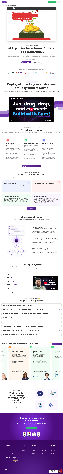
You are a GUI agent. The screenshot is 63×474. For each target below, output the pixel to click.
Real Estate (53, 458)
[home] (4, 2)
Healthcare (53, 451)
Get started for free (31, 208)
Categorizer (44, 450)
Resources (29, 2)
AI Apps (33, 453)
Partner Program (35, 451)
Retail (52, 456)
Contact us (23, 451)
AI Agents (23, 2)
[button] (11, 2)
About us (22, 447)
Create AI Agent (37, 62)
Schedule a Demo (52, 2)
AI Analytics (43, 453)
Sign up (59, 2)
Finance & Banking (54, 447)
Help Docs (34, 450)
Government (53, 450)
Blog (33, 448)
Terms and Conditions (25, 448)
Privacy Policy (23, 450)
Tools (42, 448)
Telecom (52, 453)
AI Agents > (3, 5)
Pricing (35, 2)
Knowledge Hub (44, 447)
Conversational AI (45, 451)
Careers (22, 453)
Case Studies (34, 447)
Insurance (53, 448)
